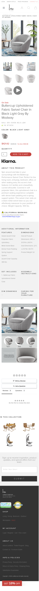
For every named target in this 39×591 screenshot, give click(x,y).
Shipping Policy (24, 566)
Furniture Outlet (16, 550)
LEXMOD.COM (7, 14)
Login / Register (8, 533)
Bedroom (16, 516)
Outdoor (23, 516)
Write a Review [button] (20, 381)
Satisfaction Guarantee (11, 570)
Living (5, 516)
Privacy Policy (7, 562)
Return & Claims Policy (10, 566)
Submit (19, 478)
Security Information (20, 562)
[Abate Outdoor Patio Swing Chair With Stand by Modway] (9, 440)
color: (16, 130)
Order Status (11, 1)
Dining (10, 516)
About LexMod (8, 546)
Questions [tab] (18, 391)
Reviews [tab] (5, 391)
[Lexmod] (11, 7)
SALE (13, 520)
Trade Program (19, 546)
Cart (16, 533)
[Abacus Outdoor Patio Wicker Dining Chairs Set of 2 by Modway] (29, 426)
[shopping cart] (34, 7)
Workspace (6, 520)
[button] (12, 583)
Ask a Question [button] (20, 386)
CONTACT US (34, 1)
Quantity (7, 149)
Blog (26, 546)
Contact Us (6, 550)
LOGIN (3, 1)
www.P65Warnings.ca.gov (11, 216)
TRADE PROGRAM (23, 1)
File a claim (22, 533)
